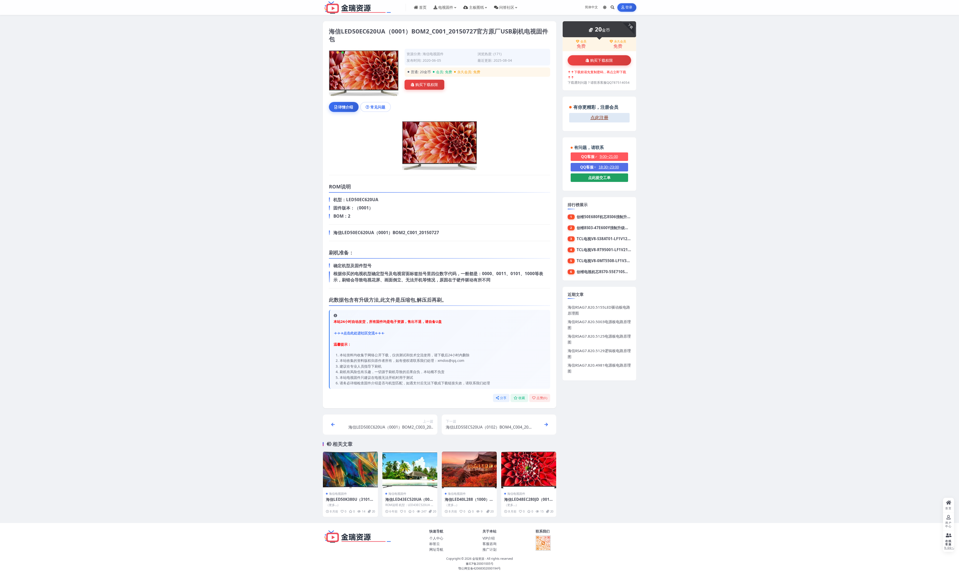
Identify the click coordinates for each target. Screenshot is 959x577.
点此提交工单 (599, 177)
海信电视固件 (433, 53)
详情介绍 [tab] (345, 106)
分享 (503, 398)
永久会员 (620, 41)
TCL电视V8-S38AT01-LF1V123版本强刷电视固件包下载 (624, 238)
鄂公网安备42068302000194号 (479, 568)
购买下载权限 (426, 85)
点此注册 (599, 117)
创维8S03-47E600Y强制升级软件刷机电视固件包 (618, 227)
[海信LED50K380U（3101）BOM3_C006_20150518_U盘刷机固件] (350, 470)
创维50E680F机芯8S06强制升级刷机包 (609, 216)
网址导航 (436, 549)
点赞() (541, 398)
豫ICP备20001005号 (479, 564)
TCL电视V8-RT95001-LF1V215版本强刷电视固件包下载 (624, 249)
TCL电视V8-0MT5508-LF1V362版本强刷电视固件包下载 (624, 260)
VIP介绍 (488, 538)
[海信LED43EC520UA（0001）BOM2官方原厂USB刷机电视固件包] (409, 470)
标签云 (434, 543)
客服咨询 (489, 543)
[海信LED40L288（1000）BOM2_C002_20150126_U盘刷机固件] (469, 470)
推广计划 (489, 549)
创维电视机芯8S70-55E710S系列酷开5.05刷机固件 (619, 271)
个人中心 (436, 538)
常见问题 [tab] (377, 106)
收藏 (521, 398)
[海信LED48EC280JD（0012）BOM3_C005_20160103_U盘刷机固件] (528, 470)
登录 (629, 7)
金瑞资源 (478, 559)
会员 (583, 41)
